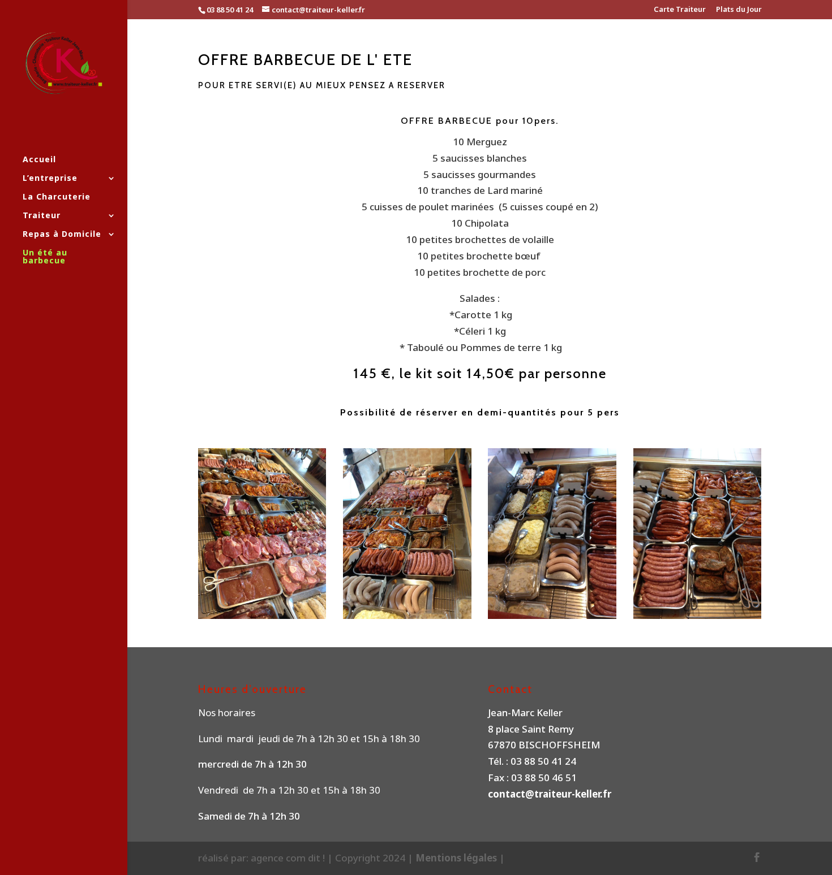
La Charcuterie (57, 197)
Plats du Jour (739, 10)
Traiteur (42, 215)
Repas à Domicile (62, 234)
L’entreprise (50, 178)
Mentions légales (457, 857)
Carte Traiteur (680, 10)
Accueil (39, 159)
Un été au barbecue (45, 257)
